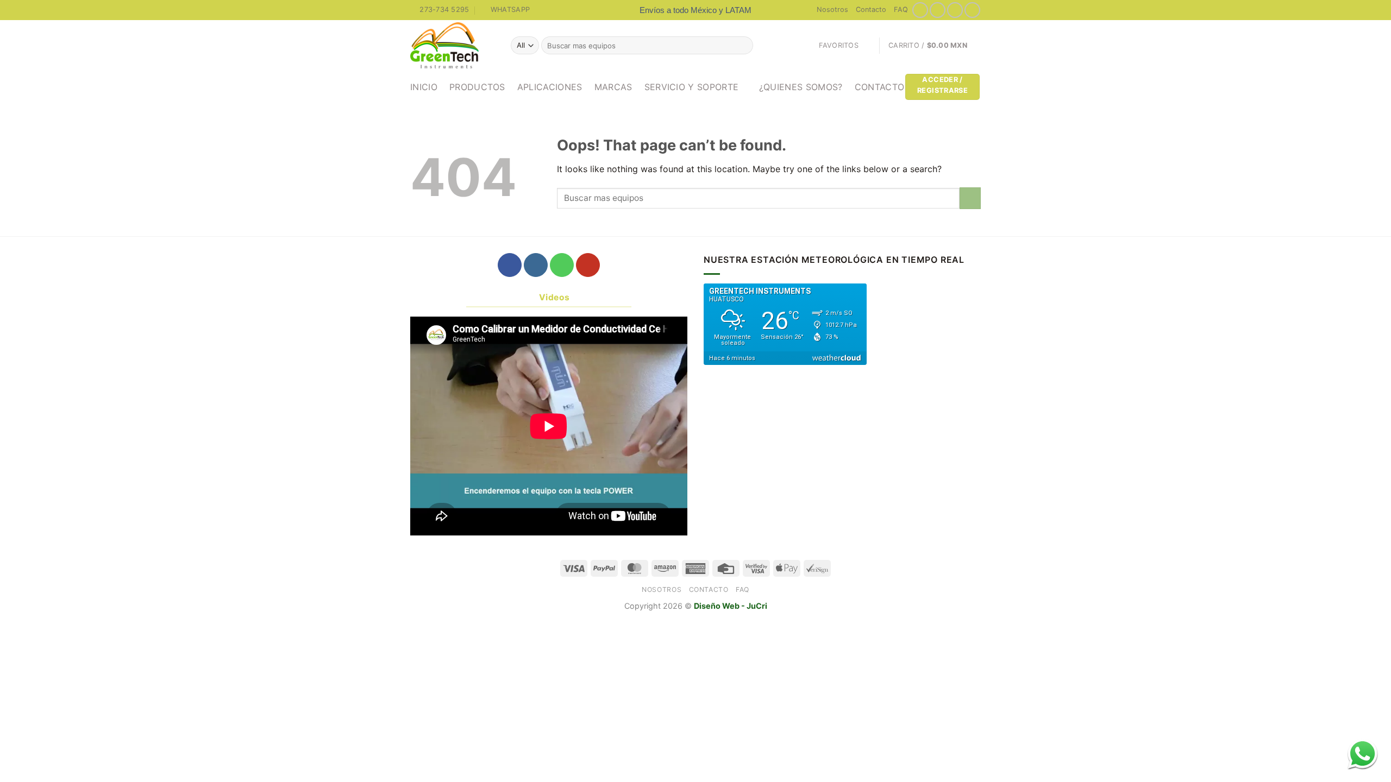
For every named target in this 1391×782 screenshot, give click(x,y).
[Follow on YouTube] (972, 10)
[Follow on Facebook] (920, 10)
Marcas (613, 86)
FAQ (901, 9)
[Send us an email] (955, 10)
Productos (477, 86)
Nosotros (832, 9)
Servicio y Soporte (691, 86)
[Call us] (562, 265)
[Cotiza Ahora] (1362, 753)
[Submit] (743, 45)
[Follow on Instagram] (937, 10)
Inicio (423, 86)
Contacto (871, 9)
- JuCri (754, 605)
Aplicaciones (549, 86)
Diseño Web (717, 605)
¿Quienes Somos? (801, 86)
